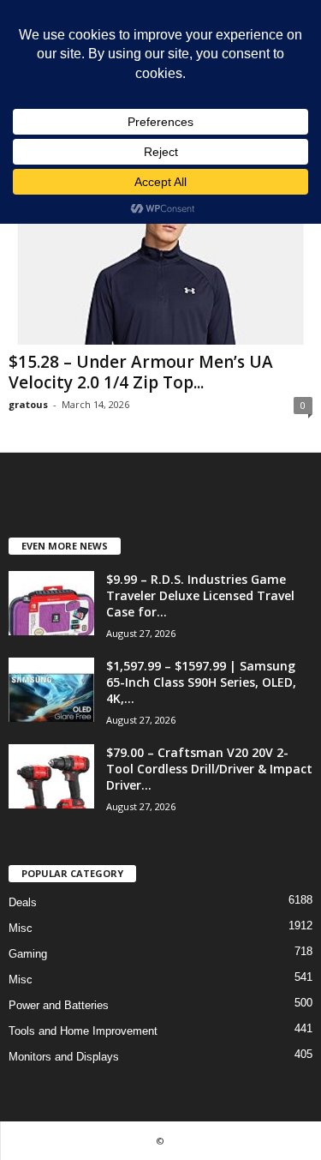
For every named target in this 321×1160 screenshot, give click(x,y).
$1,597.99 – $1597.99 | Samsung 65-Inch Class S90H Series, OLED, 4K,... (201, 682)
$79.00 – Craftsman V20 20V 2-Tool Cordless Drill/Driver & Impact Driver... (209, 768)
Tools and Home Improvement (83, 1031)
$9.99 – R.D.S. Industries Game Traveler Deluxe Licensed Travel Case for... (200, 595)
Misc (21, 928)
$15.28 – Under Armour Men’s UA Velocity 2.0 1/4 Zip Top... (141, 372)
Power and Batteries (59, 1005)
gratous (28, 404)
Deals (23, 902)
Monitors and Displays (64, 1056)
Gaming (28, 953)
